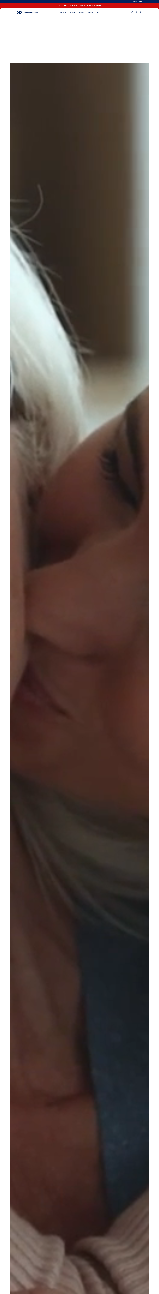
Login (140, 1)
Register (134, 1)
